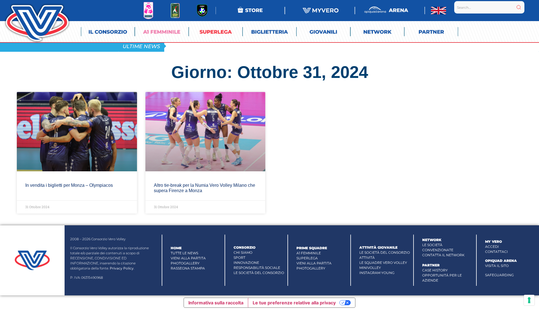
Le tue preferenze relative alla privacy (294, 302)
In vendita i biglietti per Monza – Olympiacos (69, 185)
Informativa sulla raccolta (215, 302)
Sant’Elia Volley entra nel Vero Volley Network (228, 46)
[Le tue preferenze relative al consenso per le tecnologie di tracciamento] (529, 300)
